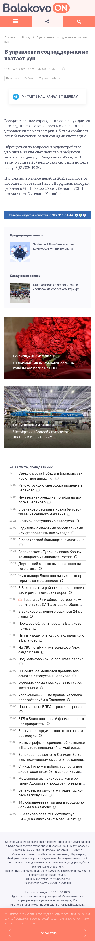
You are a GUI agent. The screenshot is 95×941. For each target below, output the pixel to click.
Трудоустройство (50, 78)
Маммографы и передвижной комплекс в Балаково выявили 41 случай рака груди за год (51, 748)
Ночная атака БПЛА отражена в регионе (51, 707)
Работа (29, 78)
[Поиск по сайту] (79, 21)
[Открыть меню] (16, 21)
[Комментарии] (56, 478)
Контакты (63, 879)
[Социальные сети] (47, 21)
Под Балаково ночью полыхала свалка (50, 659)
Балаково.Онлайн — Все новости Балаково (36, 8)
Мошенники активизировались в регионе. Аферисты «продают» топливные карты (51, 783)
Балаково (12, 78)
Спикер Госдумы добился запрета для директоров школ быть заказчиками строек (50, 771)
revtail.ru (66, 883)
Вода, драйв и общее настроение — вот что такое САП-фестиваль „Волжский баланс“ (49, 604)
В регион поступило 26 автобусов (46, 521)
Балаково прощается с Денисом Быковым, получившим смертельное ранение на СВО (51, 760)
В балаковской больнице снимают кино (51, 540)
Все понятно (48, 933)
